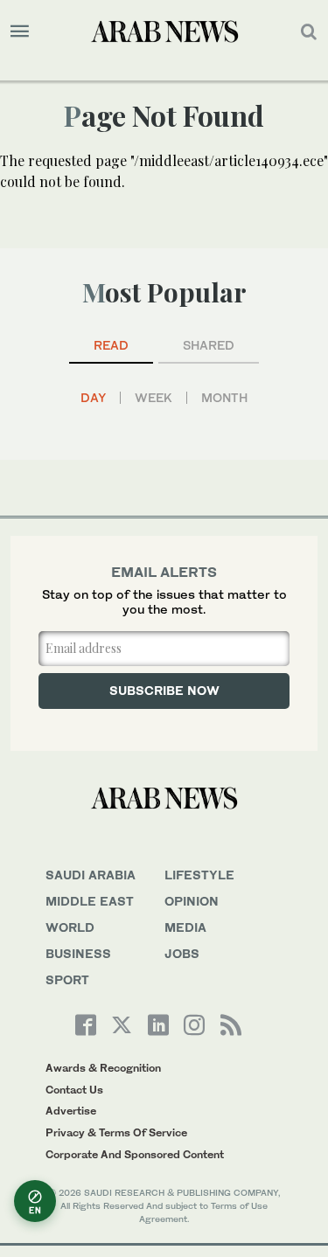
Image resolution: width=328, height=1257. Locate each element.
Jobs (181, 953)
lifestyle (199, 874)
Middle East (89, 900)
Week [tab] (153, 398)
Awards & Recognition (103, 1067)
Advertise (70, 1110)
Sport (67, 979)
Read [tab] (111, 344)
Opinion (191, 900)
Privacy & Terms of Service (116, 1132)
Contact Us (74, 1089)
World (69, 927)
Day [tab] (93, 398)
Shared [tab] (208, 344)
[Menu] (19, 31)
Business (78, 953)
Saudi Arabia (90, 874)
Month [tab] (224, 398)
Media (185, 927)
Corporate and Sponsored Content (134, 1154)
